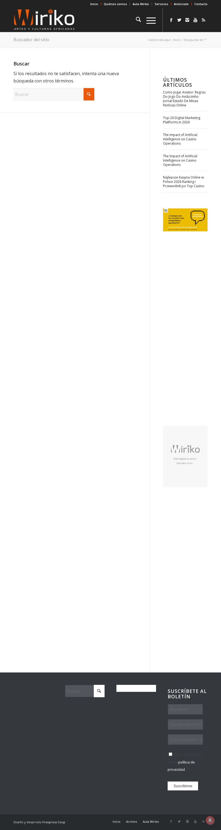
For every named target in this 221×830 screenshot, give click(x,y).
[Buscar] (135, 20)
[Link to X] (179, 20)
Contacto (201, 4)
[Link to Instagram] (187, 20)
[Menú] (148, 20)
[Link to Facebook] (171, 20)
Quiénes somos (115, 4)
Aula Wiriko (141, 4)
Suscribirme (183, 786)
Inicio (94, 4)
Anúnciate (181, 4)
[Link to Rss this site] (203, 20)
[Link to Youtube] (195, 20)
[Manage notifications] (210, 820)
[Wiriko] (44, 20)
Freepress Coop (53, 822)
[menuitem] (94, 4)
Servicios (161, 4)
